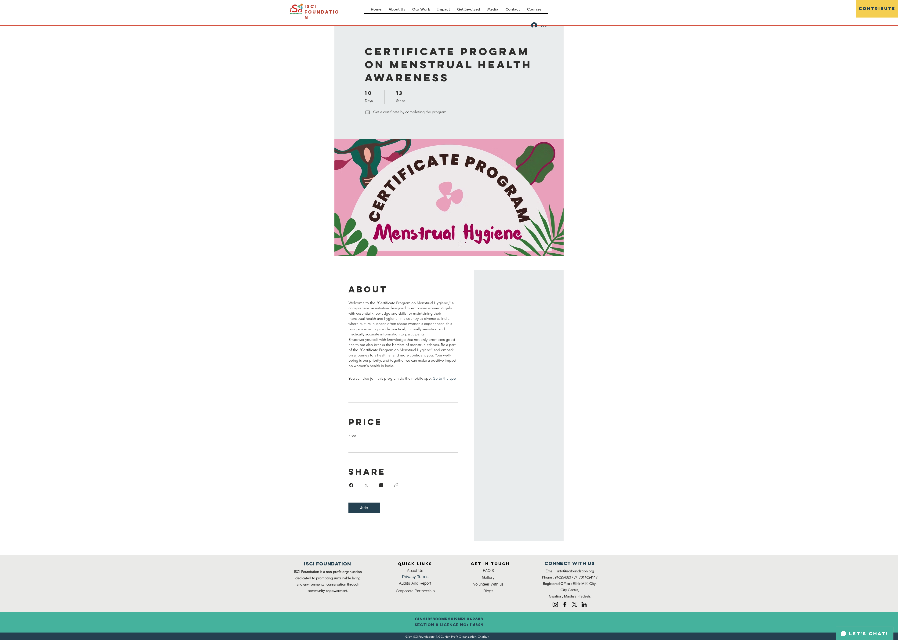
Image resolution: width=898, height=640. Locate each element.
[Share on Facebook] (351, 485)
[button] (443, 9)
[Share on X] (366, 485)
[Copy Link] (396, 485)
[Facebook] (564, 604)
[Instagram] (555, 604)
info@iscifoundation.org (575, 571)
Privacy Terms (415, 576)
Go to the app (444, 378)
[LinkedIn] (584, 604)
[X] (574, 604)
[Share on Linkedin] (381, 485)
